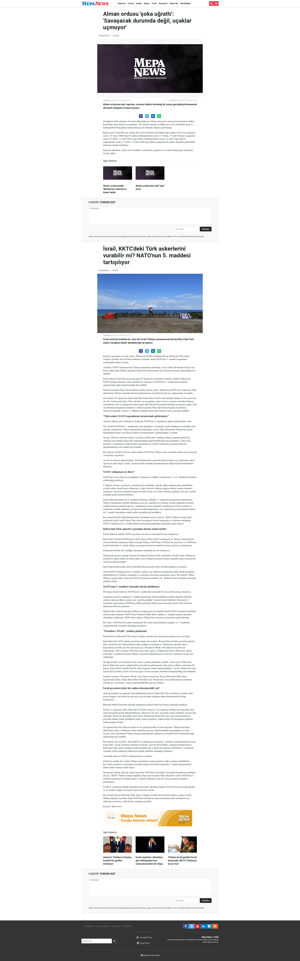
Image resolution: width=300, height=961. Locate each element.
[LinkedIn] (153, 116)
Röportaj (174, 3)
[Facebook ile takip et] (186, 926)
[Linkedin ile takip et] (203, 926)
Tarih (154, 3)
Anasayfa (88, 926)
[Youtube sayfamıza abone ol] (197, 926)
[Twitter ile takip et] (192, 926)
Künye (97, 926)
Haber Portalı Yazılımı (152, 955)
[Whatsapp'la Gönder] (159, 116)
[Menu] (216, 3)
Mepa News (104, 36)
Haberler (122, 3)
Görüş (131, 3)
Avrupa (116, 36)
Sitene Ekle (128, 926)
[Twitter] (147, 116)
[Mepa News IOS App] (144, 943)
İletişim (105, 926)
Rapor (147, 3)
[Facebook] (141, 116)
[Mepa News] (95, 3)
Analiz (139, 3)
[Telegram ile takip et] (209, 926)
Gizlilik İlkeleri (116, 926)
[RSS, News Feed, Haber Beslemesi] (215, 926)
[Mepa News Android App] (144, 937)
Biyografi (163, 3)
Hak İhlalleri (185, 3)
